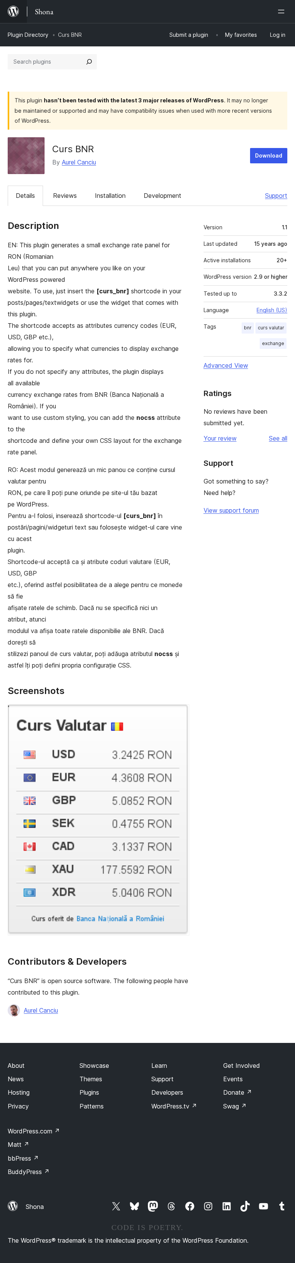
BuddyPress (29, 1172)
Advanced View (226, 365)
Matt (18, 1144)
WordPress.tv (174, 1106)
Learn (159, 1065)
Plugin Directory (28, 34)
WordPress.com (34, 1131)
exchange (273, 343)
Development (162, 195)
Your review (220, 438)
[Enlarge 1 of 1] (179, 715)
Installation (110, 195)
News (16, 1079)
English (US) (272, 310)
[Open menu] (282, 11)
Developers (167, 1092)
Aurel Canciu (79, 162)
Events (233, 1079)
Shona (35, 1206)
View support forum (231, 510)
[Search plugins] (89, 61)
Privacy (18, 1106)
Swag (235, 1106)
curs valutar (271, 328)
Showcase (94, 1065)
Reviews (65, 195)
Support (276, 195)
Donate (237, 1092)
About (16, 1065)
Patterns (92, 1106)
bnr (248, 328)
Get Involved (241, 1065)
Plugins (89, 1092)
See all (278, 438)
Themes (91, 1079)
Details (25, 195)
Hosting (19, 1092)
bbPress (23, 1158)
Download (268, 155)
